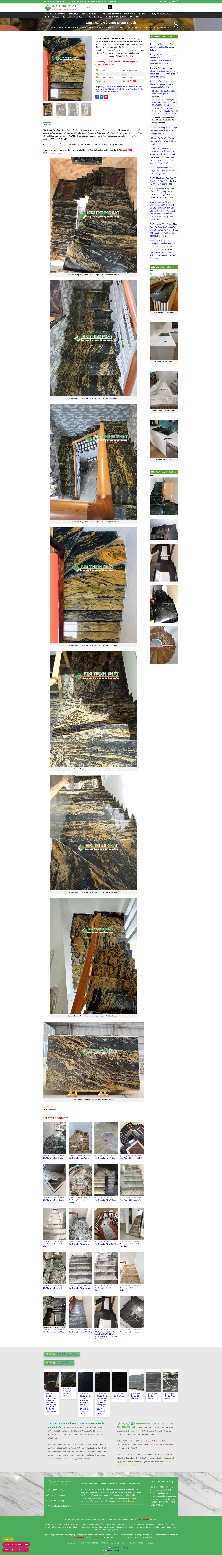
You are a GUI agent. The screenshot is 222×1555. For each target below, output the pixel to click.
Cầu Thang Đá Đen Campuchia (131, 1332)
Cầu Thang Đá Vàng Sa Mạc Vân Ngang (130, 1245)
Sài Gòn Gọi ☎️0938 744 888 (16, 1545)
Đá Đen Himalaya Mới (153, 1397)
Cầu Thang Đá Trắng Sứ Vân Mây (53, 1245)
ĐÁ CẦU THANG (129, 14)
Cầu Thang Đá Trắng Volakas (105, 1200)
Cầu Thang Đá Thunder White (131, 1200)
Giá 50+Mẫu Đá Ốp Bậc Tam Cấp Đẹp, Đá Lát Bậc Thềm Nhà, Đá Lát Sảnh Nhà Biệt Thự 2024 (163, 181)
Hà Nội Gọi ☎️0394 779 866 (16, 1550)
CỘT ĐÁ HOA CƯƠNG (90, 14)
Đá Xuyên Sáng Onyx (94, 17)
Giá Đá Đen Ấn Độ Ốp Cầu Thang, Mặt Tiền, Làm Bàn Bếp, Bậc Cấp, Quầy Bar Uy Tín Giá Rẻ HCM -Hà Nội (51, 1403)
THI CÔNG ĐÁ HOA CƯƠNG (116, 17)
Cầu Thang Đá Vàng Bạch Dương (78, 1201)
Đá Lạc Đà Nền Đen (135, 1397)
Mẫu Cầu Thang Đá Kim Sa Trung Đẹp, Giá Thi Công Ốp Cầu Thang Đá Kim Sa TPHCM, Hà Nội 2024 (106, 1335)
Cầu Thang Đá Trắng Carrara (79, 1288)
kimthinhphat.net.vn (63, 1506)
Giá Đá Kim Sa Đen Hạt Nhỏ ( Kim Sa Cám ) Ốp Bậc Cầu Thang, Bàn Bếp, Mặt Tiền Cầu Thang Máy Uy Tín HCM (102, 1404)
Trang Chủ (49, 14)
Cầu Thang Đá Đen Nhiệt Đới (131, 1158)
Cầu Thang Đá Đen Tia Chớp (53, 1332)
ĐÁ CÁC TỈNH (134, 17)
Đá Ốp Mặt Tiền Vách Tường (162, 14)
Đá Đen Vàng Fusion (170, 1397)
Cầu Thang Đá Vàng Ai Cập (104, 1158)
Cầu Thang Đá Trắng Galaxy (53, 1200)
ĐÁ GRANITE (60, 14)
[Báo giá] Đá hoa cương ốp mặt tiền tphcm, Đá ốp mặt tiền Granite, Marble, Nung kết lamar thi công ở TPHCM (163, 59)
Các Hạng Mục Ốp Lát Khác (72, 17)
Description (47, 124)
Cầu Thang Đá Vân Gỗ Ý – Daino (130, 1289)
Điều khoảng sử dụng (56, 1495)
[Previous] (47, 68)
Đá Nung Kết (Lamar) (52, 17)
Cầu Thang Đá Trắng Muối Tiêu (106, 1244)
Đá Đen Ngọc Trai (119, 1397)
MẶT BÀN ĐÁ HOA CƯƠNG (111, 14)
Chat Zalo (8, 1539)
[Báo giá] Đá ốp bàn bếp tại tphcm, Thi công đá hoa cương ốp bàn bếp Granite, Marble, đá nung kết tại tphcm (162, 72)
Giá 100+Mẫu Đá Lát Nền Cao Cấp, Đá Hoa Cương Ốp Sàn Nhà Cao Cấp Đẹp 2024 (164, 171)
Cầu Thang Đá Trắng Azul (52, 1288)
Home (53, 27)
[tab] (47, 124)
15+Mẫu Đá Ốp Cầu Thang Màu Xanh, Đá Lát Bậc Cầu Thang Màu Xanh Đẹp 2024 (164, 93)
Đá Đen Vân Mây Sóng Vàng (67, 1393)
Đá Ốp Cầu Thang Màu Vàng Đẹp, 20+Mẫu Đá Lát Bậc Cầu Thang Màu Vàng (145, 27)
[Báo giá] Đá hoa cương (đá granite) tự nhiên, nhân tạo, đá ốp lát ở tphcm (162, 47)
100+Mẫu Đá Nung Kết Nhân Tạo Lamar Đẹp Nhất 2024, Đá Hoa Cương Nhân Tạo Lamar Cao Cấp (164, 131)
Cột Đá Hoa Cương (56, 1501)
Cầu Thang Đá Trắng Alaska (79, 1244)
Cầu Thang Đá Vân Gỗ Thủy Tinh (104, 1289)
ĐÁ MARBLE (73, 14)
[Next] (88, 68)
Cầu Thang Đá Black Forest (53, 1158)
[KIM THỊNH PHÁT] (63, 8)
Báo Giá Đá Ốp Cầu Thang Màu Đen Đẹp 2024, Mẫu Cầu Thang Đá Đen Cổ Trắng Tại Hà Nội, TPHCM (165, 111)
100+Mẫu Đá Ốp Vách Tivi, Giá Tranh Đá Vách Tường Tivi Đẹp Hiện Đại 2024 (163, 141)
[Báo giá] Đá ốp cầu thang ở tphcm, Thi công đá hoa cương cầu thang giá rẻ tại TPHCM (87, 27)
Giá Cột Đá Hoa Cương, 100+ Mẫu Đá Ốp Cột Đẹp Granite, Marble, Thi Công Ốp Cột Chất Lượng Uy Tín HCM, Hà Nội (162, 193)
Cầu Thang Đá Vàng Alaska (79, 1158)
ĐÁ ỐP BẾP (143, 14)
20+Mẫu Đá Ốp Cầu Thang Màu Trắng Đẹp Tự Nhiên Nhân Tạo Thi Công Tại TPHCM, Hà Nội (164, 102)
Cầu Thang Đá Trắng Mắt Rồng (80, 1332)
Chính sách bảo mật (56, 1490)
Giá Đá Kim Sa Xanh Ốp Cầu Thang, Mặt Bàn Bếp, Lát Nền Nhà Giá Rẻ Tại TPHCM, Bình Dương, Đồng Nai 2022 (85, 1404)
